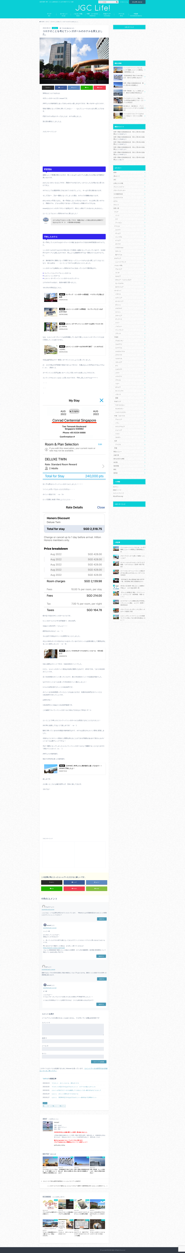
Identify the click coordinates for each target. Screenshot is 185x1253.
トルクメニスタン (120, 412)
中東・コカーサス (119, 416)
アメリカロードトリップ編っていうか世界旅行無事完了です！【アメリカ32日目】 (133, 100)
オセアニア (117, 258)
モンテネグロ (119, 283)
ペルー (117, 383)
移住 (115, 469)
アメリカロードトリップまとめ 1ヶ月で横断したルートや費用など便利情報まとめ (133, 70)
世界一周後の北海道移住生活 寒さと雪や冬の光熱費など (133, 84)
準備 (115, 448)
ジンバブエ (118, 237)
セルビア (118, 276)
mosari (56, 1122)
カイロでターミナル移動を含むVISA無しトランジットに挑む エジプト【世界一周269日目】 (132, 603)
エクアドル (118, 348)
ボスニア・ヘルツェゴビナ (123, 280)
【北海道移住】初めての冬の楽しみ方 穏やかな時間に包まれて (133, 76)
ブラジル (118, 380)
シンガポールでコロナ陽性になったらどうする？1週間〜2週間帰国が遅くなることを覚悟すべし (76, 1186)
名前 (44, 1038)
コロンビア (118, 362)
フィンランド (119, 330)
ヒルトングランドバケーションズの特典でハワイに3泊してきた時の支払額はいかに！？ (132, 618)
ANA (115, 172)
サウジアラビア (120, 426)
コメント (46, 1022)
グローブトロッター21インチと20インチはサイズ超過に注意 (132, 610)
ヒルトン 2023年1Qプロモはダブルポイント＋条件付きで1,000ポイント (74, 1097)
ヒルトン (56, 1106)
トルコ (117, 433)
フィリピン (118, 222)
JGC (115, 179)
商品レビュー (118, 451)
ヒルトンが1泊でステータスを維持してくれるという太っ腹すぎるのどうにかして (76, 1090)
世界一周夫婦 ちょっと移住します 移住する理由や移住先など (133, 92)
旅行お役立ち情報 (119, 459)
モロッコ (118, 251)
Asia (49, 14)
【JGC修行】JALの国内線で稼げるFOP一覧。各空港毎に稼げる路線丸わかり (132, 580)
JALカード (117, 176)
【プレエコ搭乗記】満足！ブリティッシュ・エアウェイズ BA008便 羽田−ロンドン (132, 594)
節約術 (116, 473)
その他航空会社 (118, 194)
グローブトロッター (120, 190)
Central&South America (136, 14)
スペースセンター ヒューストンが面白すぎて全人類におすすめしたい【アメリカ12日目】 (132, 573)
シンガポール (47, 1106)
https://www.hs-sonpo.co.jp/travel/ (54, 948)
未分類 (116, 462)
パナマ (117, 373)
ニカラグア (118, 369)
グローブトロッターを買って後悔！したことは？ (132, 557)
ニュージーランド (120, 262)
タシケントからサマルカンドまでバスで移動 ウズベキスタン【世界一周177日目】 (132, 564)
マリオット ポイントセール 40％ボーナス (65, 1083)
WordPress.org (118, 496)
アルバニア (118, 269)
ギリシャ (118, 305)
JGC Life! (111, 1250)
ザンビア (118, 233)
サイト (44, 1053)
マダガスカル (119, 247)
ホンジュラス (119, 391)
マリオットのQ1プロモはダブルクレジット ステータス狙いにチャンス (73, 1086)
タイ (116, 219)
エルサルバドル (120, 351)
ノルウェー (118, 326)
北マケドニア (119, 287)
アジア (116, 212)
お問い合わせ (138, 2)
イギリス (118, 294)
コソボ (117, 272)
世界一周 (116, 208)
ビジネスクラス (118, 197)
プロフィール (124, 2)
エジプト (118, 230)
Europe (63, 14)
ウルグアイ (118, 344)
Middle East (92, 14)
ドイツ (117, 323)
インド (117, 215)
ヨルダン (118, 437)
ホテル (45, 1078)
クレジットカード (119, 187)
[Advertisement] (74, 148)
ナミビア (118, 240)
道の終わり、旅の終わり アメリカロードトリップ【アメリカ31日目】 (133, 108)
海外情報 (116, 466)
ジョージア (118, 430)
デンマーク (118, 319)
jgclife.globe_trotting (59, 1145)
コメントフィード (118, 493)
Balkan (78, 14)
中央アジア (117, 401)
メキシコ (118, 394)
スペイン (118, 312)
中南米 (116, 337)
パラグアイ (118, 376)
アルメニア (118, 419)
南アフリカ (118, 254)
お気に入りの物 (118, 183)
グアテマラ (118, 355)
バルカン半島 (118, 265)
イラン (117, 423)
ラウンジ (116, 204)
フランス (118, 333)
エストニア (118, 297)
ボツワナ (118, 244)
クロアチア (118, 308)
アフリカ (117, 226)
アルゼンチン (119, 340)
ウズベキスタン (120, 405)
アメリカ (118, 444)
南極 (116, 398)
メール (45, 1046)
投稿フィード (117, 490)
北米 (115, 441)
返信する (101, 919)
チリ (116, 365)
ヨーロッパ (117, 290)
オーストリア (119, 301)
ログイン (116, 487)
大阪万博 (116, 455)
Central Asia (107, 14)
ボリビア (118, 387)
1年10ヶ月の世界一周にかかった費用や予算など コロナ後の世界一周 (132, 587)
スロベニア (118, 315)
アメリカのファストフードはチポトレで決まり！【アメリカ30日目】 (133, 116)
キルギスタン (119, 408)
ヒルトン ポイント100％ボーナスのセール (65, 1094)
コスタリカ (118, 358)
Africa (121, 14)
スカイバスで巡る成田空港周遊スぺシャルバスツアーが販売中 (62, 1181)
